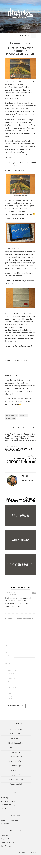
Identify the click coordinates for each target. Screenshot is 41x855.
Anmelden (5, 836)
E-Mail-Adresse (7, 654)
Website (7, 663)
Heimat (14, 752)
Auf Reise (13, 734)
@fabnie (12, 341)
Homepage (9, 214)
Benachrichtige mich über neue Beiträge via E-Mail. (12, 693)
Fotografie (14, 748)
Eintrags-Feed (6, 839)
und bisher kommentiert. (24, 440)
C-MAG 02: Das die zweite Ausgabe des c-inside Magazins (20, 564)
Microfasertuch (11, 415)
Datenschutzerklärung (9, 820)
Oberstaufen (10, 418)
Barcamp (14, 738)
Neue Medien (16, 43)
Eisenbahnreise (14, 743)
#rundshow (9, 120)
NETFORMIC (10, 249)
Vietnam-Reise (14, 779)
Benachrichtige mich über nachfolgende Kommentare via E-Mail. (12, 676)
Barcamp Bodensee (13, 252)
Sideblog (14, 770)
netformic (23, 415)
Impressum (9, 386)
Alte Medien (14, 729)
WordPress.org (6, 846)
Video (14, 775)
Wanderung (14, 784)
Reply (34, 592)
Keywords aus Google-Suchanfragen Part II (20, 516)
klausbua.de (14, 757)
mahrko (24, 476)
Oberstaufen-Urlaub (23, 200)
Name (7, 645)
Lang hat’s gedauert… (20, 540)
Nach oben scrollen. (26, 852)
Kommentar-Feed (7, 843)
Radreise (14, 766)
